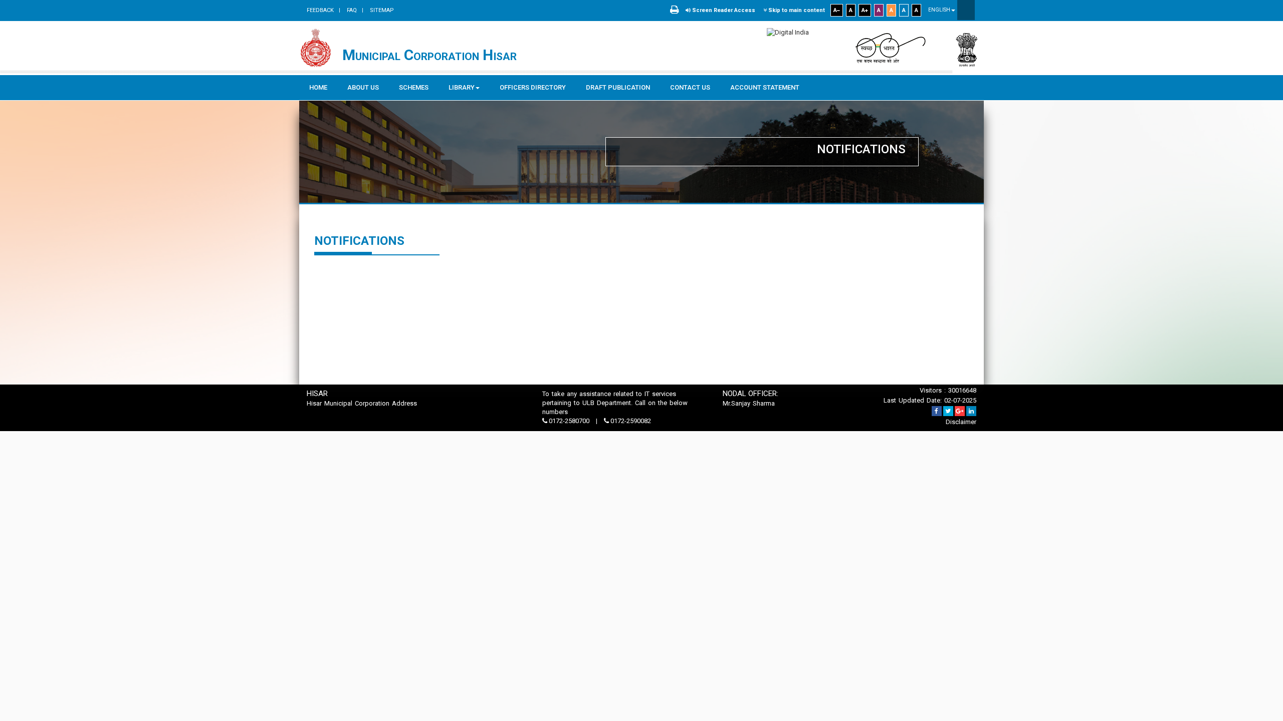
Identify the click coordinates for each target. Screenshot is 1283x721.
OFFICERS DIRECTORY (533, 87)
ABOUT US (363, 87)
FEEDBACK (320, 10)
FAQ (351, 10)
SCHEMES (414, 87)
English (939, 10)
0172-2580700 (569, 421)
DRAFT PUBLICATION (618, 87)
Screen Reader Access (723, 10)
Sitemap (381, 10)
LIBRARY (462, 87)
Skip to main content (796, 10)
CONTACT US (690, 87)
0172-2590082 (630, 421)
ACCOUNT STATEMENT (764, 87)
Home (318, 87)
